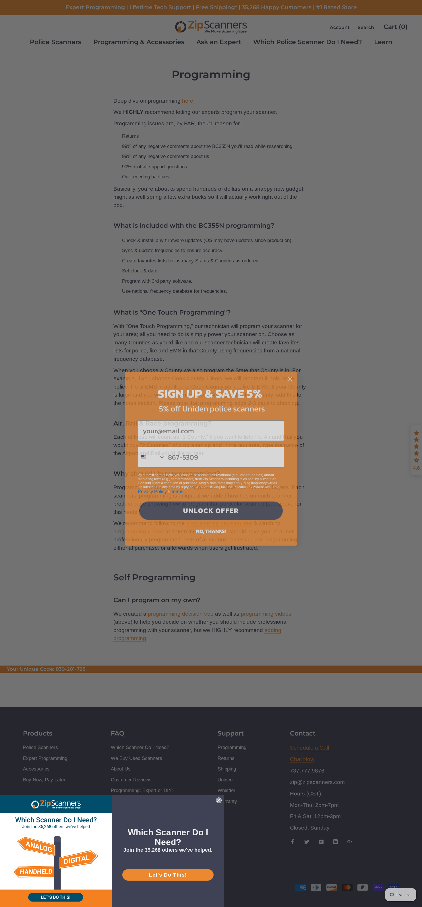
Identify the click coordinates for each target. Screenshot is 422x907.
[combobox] (151, 452)
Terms (177, 486)
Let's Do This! (168, 875)
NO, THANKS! (211, 526)
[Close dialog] (290, 374)
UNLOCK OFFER (211, 505)
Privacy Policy (152, 486)
